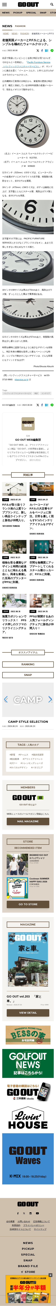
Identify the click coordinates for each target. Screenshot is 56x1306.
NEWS (14, 34)
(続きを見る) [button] (35, 460)
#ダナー (13, 763)
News (6, 12)
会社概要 (10, 1221)
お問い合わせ (24, 1221)
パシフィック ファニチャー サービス (17, 393)
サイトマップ (40, 1229)
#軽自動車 (14, 759)
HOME (6, 34)
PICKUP (17, 12)
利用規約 (16, 1225)
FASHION (20, 26)
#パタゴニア (37, 767)
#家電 (12, 754)
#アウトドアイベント (33, 759)
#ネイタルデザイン (19, 767)
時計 (36, 393)
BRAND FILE (28, 1266)
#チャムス (23, 754)
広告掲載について (41, 1221)
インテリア (46, 393)
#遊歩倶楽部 (37, 754)
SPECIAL (31, 12)
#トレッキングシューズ (32, 763)
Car (39, 9)
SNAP (43, 12)
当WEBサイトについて (20, 1229)
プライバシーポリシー (33, 1225)
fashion (24, 34)
